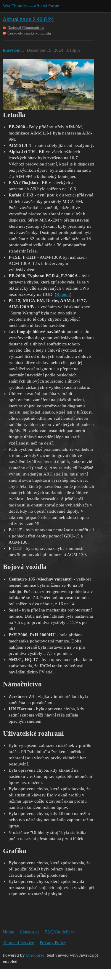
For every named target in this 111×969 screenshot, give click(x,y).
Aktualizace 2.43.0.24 (28, 19)
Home (8, 931)
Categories (29, 931)
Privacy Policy (53, 942)
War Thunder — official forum (31, 6)
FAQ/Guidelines (60, 931)
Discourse (35, 955)
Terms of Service (18, 942)
